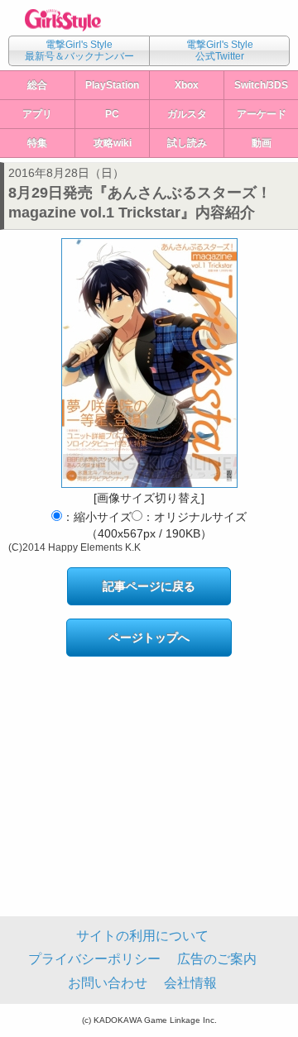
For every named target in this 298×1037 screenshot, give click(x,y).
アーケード (261, 114)
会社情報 (190, 983)
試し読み (187, 143)
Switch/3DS (261, 85)
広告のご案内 (217, 959)
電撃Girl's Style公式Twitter (219, 50)
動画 (262, 143)
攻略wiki (113, 143)
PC (112, 114)
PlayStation (112, 85)
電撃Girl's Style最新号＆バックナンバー (79, 50)
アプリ (37, 114)
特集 (37, 143)
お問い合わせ (107, 983)
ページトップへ (149, 637)
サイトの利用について (142, 936)
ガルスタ (187, 114)
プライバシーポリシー (94, 959)
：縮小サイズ (97, 516)
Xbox (187, 85)
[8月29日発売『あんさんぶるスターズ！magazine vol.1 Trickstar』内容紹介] (149, 363)
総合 (37, 85)
